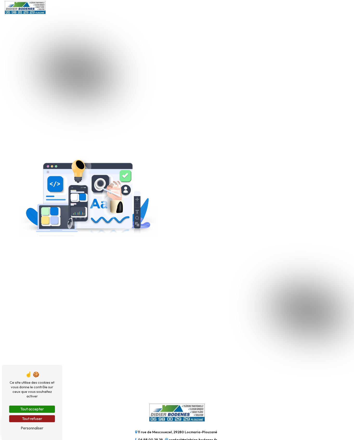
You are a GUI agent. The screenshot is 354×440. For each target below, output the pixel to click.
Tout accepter (32, 409)
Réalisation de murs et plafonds (215, 7)
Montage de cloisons (162, 7)
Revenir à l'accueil (198, 230)
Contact (288, 7)
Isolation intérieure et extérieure (108, 7)
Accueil (65, 7)
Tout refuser (32, 418)
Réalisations (261, 7)
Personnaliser (32, 428)
